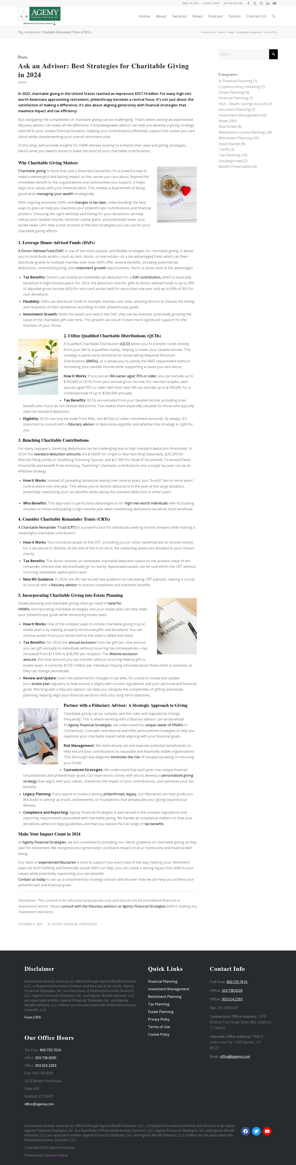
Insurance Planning (234, 109)
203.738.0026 (45, 1058)
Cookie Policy (158, 1034)
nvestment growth (91, 268)
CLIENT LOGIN (211, 3)
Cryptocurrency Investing (239, 86)
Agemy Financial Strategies (89, 725)
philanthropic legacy (119, 794)
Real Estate (228, 126)
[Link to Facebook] (248, 3)
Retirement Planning (235, 138)
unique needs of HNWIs (164, 725)
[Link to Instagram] (261, 3)
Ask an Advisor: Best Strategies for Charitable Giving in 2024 (103, 70)
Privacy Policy (159, 1019)
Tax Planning (229, 155)
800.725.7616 (50, 1050)
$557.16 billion (146, 93)
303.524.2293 (45, 1065)
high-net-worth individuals (146, 503)
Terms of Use (159, 1026)
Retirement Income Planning (242, 132)
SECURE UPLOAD (233, 3)
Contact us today (32, 879)
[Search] (273, 16)
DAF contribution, (146, 277)
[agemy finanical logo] (39, 16)
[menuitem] (211, 3)
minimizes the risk (126, 757)
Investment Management (239, 115)
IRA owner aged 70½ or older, (133, 376)
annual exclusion (82, 642)
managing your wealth (54, 193)
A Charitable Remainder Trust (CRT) (47, 527)
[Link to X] (255, 3)
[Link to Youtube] (274, 3)
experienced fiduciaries (57, 862)
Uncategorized (230, 160)
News (22, 82)
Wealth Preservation (235, 166)
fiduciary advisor (82, 424)
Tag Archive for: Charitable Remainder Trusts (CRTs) (54, 32)
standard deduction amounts (57, 454)
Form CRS (32, 1017)
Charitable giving (32, 170)
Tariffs (224, 149)
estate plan (40, 683)
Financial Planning (233, 98)
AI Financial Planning (235, 80)
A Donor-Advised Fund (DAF (40, 250)
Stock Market (229, 143)
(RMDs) (92, 361)
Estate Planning (231, 92)
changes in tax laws (90, 202)
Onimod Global (56, 1155)
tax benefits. (154, 823)
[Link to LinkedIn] (268, 3)
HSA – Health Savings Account (243, 103)
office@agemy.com (39, 1104)
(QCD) (125, 343)
